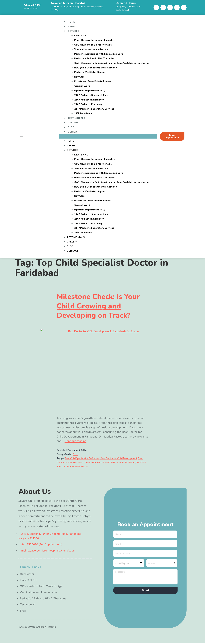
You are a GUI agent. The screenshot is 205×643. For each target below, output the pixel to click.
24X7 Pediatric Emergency (89, 99)
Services (73, 31)
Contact (73, 131)
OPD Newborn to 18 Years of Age (93, 44)
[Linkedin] (177, 7)
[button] (108, 136)
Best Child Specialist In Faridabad (82, 458)
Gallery (73, 122)
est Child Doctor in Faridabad (120, 462)
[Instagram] (163, 7)
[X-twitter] (184, 7)
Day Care (79, 76)
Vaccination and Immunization (91, 49)
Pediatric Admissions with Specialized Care (98, 53)
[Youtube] (170, 7)
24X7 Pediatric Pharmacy (88, 104)
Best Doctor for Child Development (118, 458)
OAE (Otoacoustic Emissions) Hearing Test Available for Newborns (111, 63)
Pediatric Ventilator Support (90, 72)
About (72, 26)
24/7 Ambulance (83, 113)
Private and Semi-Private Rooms (92, 81)
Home (71, 22)
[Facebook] (156, 7)
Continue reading (75, 441)
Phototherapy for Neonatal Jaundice (94, 40)
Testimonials (76, 118)
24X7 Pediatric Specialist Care (91, 95)
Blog (71, 127)
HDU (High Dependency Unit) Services (95, 67)
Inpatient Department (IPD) (89, 90)
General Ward (82, 85)
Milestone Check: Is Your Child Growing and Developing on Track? (98, 306)
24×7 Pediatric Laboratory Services (94, 108)
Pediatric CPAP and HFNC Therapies (94, 58)
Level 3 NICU (81, 35)
